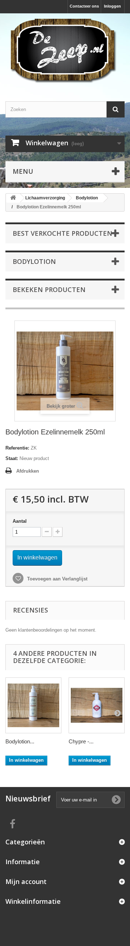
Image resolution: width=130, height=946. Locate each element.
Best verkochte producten (62, 233)
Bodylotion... (19, 741)
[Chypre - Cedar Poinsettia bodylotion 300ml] (97, 705)
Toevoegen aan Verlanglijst (56, 579)
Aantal (20, 521)
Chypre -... (81, 741)
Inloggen (112, 6)
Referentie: (17, 448)
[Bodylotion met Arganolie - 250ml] (33, 705)
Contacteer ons (84, 6)
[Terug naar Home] (13, 198)
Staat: (11, 458)
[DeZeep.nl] (65, 51)
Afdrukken (27, 471)
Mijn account (26, 881)
